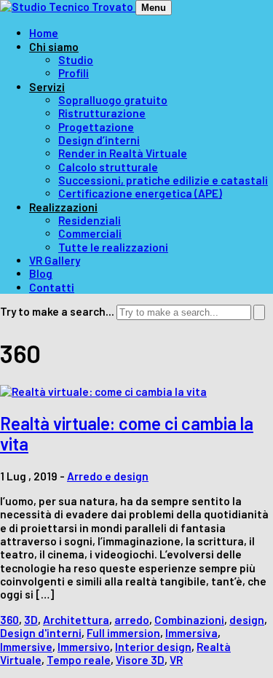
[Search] (259, 312)
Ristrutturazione (102, 113)
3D (31, 619)
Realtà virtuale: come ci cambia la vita (126, 434)
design (246, 619)
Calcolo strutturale (108, 167)
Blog (40, 273)
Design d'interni (41, 632)
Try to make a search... (57, 311)
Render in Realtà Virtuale (122, 153)
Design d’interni (99, 140)
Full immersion (123, 632)
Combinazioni (189, 619)
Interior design (153, 646)
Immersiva (191, 632)
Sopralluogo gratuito (112, 99)
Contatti (51, 287)
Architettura (76, 619)
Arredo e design (108, 476)
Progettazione (96, 126)
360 (9, 619)
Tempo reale (79, 659)
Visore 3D (140, 659)
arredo (131, 619)
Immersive (26, 646)
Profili (73, 72)
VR (176, 659)
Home (43, 32)
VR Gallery (54, 260)
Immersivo (84, 646)
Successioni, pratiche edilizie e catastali (163, 180)
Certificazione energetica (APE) (140, 193)
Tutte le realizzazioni (113, 247)
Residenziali (89, 220)
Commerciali (90, 233)
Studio (75, 59)
